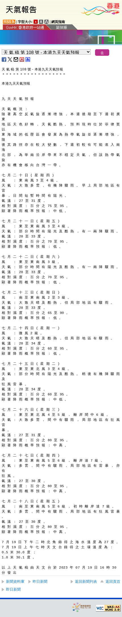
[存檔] (22, 59)
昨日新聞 (40, 581)
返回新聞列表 (86, 581)
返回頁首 (113, 581)
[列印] (28, 59)
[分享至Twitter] (10, 59)
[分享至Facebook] (4, 59)
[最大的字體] (46, 22)
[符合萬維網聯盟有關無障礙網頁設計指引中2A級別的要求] (108, 608)
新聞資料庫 (15, 581)
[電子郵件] (16, 59)
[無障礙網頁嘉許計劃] (81, 607)
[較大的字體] (41, 22)
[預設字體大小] (35, 22)
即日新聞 (13, 589)
